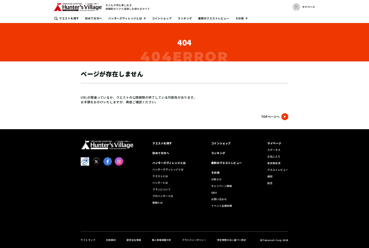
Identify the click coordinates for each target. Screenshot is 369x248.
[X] (96, 161)
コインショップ (162, 18)
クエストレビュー (277, 170)
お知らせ (216, 179)
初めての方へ (93, 18)
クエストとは (160, 176)
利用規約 (111, 239)
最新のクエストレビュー (213, 18)
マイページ (274, 143)
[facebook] (107, 161)
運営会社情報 (133, 239)
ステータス (273, 150)
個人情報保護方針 (161, 239)
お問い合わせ (219, 199)
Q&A (214, 192)
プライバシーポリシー (194, 239)
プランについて (161, 189)
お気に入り (273, 156)
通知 (270, 176)
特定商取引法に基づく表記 (231, 239)
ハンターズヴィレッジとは (125, 18)
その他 (239, 18)
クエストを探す (69, 18)
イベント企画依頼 (221, 205)
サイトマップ (88, 239)
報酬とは (157, 202)
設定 (270, 183)
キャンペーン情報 (221, 186)
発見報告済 (273, 163)
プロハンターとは (162, 196)
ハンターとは (160, 182)
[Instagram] (119, 161)
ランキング (185, 18)
